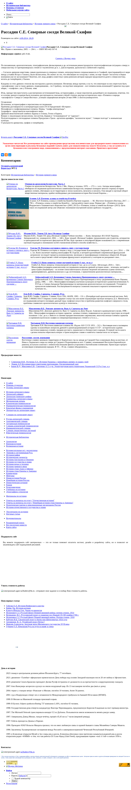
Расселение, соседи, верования (36, 338)
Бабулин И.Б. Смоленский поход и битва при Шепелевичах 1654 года (36, 620)
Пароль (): (19, 776)
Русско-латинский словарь (17, 419)
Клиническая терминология (18, 403)
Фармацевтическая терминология (21, 406)
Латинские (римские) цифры (18, 396)
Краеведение (11, 473)
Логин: (14, 773)
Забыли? (22, 776)
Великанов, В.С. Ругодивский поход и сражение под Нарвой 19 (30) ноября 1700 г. (42, 615)
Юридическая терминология (18, 433)
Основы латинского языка (17, 388)
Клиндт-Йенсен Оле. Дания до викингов (24, 610)
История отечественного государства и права (26, 507)
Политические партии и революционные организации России (33, 505)
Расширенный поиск (15, 523)
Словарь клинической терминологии (22, 426)
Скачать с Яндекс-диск (65, 58)
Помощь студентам (14, 385)
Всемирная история (14, 446)
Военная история (13, 444)
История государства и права (19, 462)
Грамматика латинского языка (19, 399)
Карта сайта (11, 527)
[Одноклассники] (6, 154)
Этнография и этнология (17, 492)
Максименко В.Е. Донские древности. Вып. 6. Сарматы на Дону (58, 308)
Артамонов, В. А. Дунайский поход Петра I (25, 622)
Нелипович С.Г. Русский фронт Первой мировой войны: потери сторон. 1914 (40, 613)
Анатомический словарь (17, 421)
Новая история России (16, 478)
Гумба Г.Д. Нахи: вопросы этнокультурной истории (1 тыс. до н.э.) (61, 263)
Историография (13, 455)
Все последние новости (16, 525)
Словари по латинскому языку (19, 415)
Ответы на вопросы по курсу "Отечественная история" (30, 500)
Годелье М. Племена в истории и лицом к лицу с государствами (59, 248)
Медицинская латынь (15, 401)
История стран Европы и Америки (21, 471)
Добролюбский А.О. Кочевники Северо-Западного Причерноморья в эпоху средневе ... (74, 277)
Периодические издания (16, 483)
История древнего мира (46, 175)
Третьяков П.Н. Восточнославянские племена (52, 323)
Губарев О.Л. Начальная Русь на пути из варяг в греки (30, 626)
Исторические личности (16, 457)
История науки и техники (17, 464)
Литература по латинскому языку (20, 410)
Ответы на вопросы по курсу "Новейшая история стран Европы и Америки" (39, 503)
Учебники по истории (15, 489)
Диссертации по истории (17, 512)
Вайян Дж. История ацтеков (18, 608)
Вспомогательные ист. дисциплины (21, 450)
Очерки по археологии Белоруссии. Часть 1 (45, 184)
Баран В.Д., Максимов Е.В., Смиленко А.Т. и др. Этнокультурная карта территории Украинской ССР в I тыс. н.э (60, 366)
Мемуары (10, 476)
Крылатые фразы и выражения (19, 408)
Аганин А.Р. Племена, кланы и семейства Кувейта (52, 198)
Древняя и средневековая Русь (19, 453)
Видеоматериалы (13, 518)
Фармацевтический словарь (18, 428)
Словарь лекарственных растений (21, 430)
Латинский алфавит (15, 394)
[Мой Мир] (9, 154)
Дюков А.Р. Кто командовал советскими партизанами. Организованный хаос (45, 364)
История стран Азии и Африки (19, 469)
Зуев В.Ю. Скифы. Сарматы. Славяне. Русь (43, 294)
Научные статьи (13, 514)
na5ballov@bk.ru (27, 752)
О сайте (9, 383)
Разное (9, 485)
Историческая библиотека (22, 175)
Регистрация (11, 783)
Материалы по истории (16, 496)
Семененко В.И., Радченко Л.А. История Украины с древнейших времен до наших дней (49, 362)
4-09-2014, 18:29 (26, 38)
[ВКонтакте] (2, 154)
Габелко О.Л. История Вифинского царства (25, 606)
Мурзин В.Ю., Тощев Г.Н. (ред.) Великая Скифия (46, 233)
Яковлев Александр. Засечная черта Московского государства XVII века (37, 624)
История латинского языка (17, 392)
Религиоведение (13, 487)
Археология (11, 441)
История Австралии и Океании (20, 460)
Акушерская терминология (18, 424)
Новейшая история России (17, 480)
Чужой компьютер (22, 778)
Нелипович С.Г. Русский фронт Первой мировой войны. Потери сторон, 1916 (40, 617)
